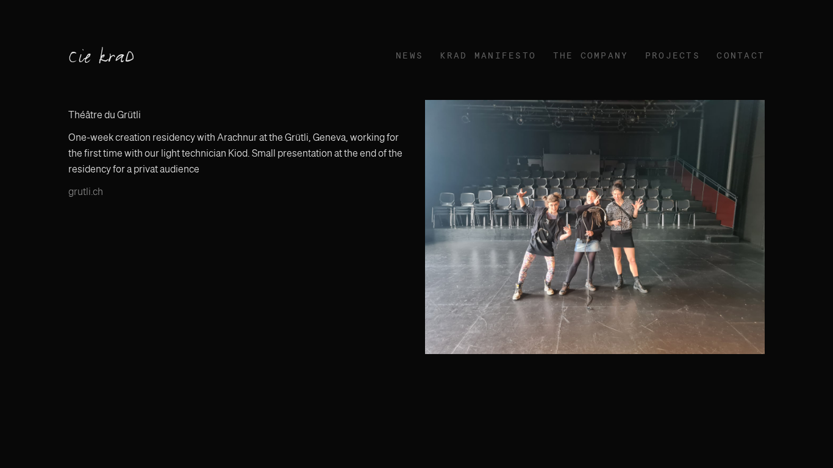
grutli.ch (85, 191)
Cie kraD (101, 58)
